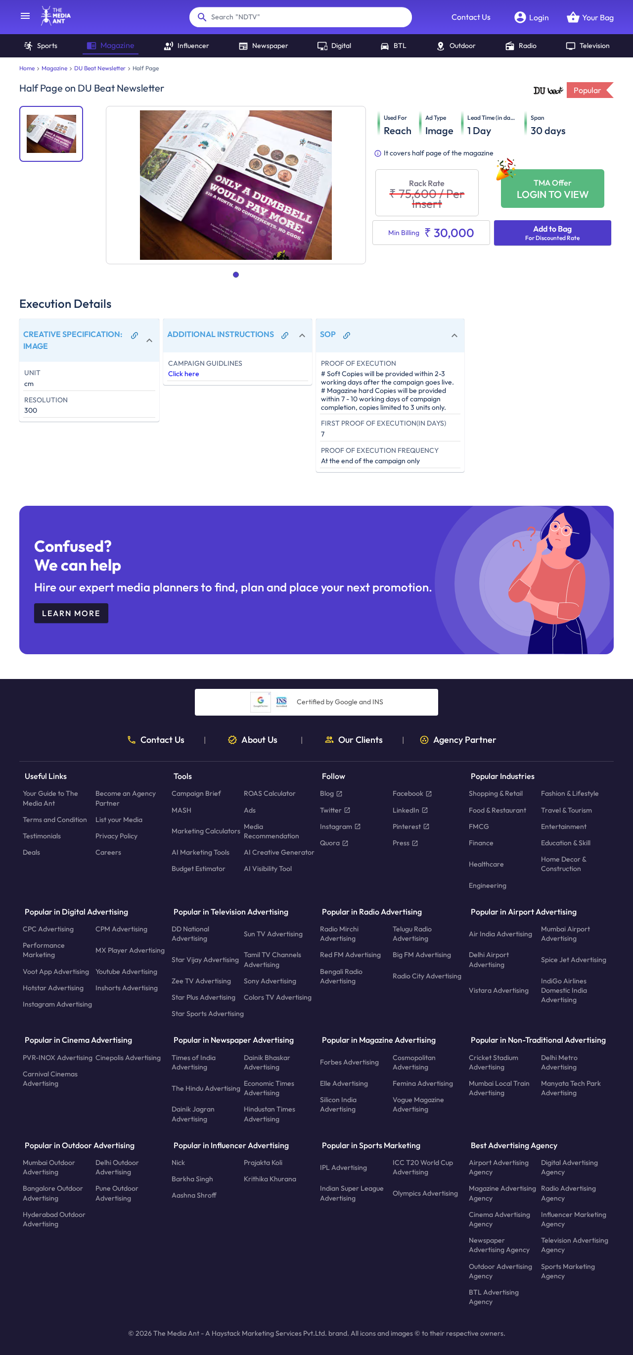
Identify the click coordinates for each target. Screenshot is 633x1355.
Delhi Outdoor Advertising (117, 1167)
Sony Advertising (270, 980)
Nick (178, 1162)
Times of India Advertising (194, 1062)
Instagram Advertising (57, 1004)
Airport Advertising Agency (499, 1167)
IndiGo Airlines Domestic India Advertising (564, 990)
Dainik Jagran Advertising (193, 1114)
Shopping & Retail (496, 793)
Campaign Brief (196, 793)
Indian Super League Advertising (352, 1193)
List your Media (118, 819)
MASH (181, 810)
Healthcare (486, 864)
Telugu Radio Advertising (412, 933)
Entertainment (564, 826)
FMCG (479, 826)
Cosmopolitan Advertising (414, 1062)
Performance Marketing (44, 950)
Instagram (336, 826)
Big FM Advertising (422, 955)
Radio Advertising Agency (568, 1193)
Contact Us (471, 17)
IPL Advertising (343, 1167)
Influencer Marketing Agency (573, 1219)
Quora (330, 842)
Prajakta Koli (263, 1162)
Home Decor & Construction (563, 864)
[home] (51, 23)
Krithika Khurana (270, 1179)
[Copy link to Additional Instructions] (285, 335)
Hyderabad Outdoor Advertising (54, 1219)
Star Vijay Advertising (205, 959)
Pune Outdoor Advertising (116, 1193)
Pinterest (407, 826)
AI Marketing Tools (200, 852)
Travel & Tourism (566, 810)
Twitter (331, 810)
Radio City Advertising (427, 976)
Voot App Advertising (56, 971)
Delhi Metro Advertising (559, 1062)
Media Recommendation (271, 831)
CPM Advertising (121, 928)
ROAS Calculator (270, 793)
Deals (31, 852)
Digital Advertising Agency (569, 1167)
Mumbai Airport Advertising (565, 933)
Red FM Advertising (350, 955)
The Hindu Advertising (206, 1088)
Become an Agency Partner (125, 798)
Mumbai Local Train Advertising (499, 1088)
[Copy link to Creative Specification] (134, 335)
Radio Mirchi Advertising (339, 933)
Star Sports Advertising (208, 1014)
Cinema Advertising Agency (499, 1219)
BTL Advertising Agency (494, 1297)
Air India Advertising (500, 933)
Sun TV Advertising (273, 933)
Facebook (408, 793)
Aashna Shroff (194, 1195)
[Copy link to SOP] (347, 335)
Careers (108, 852)
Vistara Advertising (499, 990)
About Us (259, 739)
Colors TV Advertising (278, 997)
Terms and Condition (55, 819)
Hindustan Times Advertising (269, 1114)
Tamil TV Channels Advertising (272, 960)
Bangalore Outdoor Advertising (53, 1193)
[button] (89, 340)
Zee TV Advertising (201, 980)
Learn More (71, 613)
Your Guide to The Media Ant (50, 798)
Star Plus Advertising (203, 997)
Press (401, 842)
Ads (250, 810)
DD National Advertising (190, 933)
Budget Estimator (199, 869)
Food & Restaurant (497, 810)
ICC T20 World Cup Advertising (423, 1167)
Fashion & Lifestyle (570, 793)
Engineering (487, 885)
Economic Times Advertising (269, 1088)
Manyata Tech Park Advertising (571, 1088)
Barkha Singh (192, 1179)
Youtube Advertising (126, 971)
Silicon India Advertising (338, 1105)
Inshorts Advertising (126, 987)
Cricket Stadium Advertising (493, 1062)
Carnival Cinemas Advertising (50, 1078)
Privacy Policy (116, 835)
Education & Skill (565, 842)
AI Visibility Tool (268, 869)
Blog (327, 793)
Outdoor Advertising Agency (500, 1271)
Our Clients (360, 739)
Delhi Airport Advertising (489, 960)
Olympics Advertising (425, 1193)
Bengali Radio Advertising (341, 976)
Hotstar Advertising (53, 987)
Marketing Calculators (206, 831)
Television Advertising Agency (574, 1245)
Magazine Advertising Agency (502, 1193)
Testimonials (42, 835)
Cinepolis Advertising (128, 1057)
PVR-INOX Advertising (57, 1057)
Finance (481, 842)
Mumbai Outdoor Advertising (49, 1167)
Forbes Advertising (349, 1062)
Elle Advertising (344, 1083)
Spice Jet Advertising (573, 959)
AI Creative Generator (279, 852)
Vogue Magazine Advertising (418, 1105)
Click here (183, 373)
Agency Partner (465, 739)
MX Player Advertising (130, 950)
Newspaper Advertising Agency (499, 1245)
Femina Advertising (423, 1083)
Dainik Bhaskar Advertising (267, 1062)
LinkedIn (406, 810)
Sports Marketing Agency (568, 1271)
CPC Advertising (48, 928)
